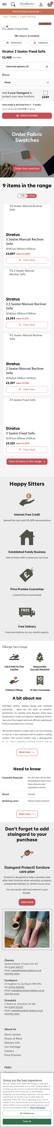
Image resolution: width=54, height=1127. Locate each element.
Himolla (14, 17)
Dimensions (16, 43)
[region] (27, 1099)
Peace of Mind (13, 1039)
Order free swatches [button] (27, 169)
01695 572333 (15, 1007)
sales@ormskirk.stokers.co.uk (27, 1011)
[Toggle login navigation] (41, 4)
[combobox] (27, 82)
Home (5, 17)
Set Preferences (27, 1113)
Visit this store (12, 974)
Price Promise (12, 1055)
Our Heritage (12, 1047)
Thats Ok (27, 1121)
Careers (9, 1051)
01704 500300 (16, 987)
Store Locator (12, 1034)
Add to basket (29, 115)
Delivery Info (12, 1043)
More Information (38, 1108)
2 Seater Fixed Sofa (28, 17)
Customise (43, 43)
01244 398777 (15, 967)
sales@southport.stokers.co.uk (27, 991)
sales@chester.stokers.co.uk (26, 970)
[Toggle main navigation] (4, 4)
